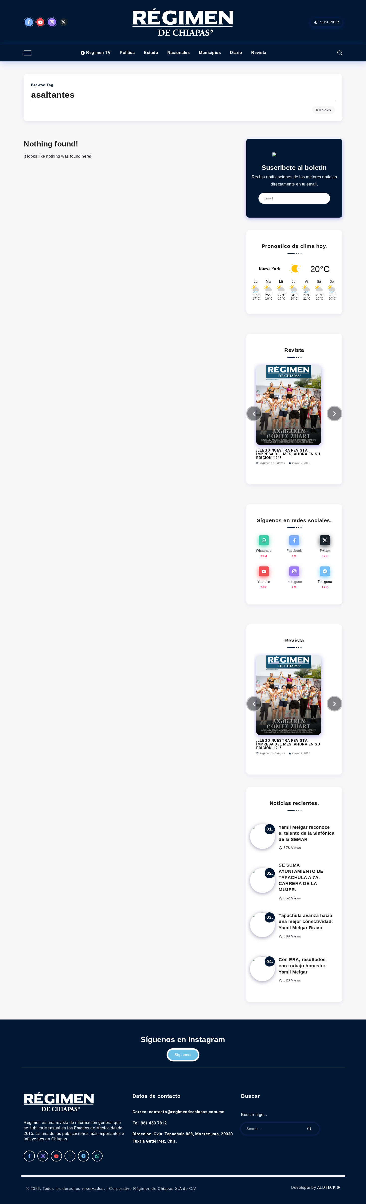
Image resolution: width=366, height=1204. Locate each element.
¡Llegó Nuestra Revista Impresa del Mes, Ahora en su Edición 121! (288, 454)
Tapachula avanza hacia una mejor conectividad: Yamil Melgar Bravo (306, 921)
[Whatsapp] (264, 547)
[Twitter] (63, 22)
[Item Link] (262, 836)
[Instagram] (52, 22)
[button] (254, 413)
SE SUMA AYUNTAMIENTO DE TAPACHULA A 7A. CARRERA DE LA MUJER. (301, 877)
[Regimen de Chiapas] (294, 156)
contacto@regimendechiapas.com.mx (186, 1112)
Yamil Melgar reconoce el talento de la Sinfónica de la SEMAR (306, 833)
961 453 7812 (154, 1123)
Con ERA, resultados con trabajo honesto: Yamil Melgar (302, 965)
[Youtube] (40, 22)
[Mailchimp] (323, 198)
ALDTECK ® (328, 1187)
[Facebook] (29, 22)
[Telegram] (325, 578)
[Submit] (309, 1128)
